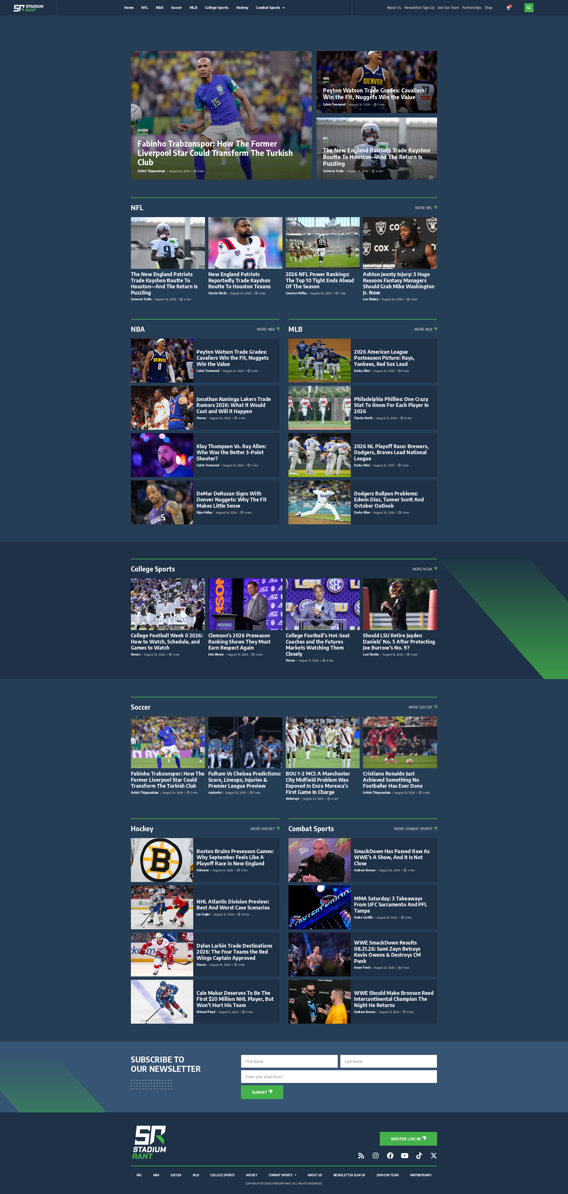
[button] (529, 7)
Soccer (176, 8)
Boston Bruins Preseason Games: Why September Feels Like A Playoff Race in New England (235, 857)
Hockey (242, 8)
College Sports (216, 8)
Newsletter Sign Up (419, 8)
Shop (488, 8)
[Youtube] (404, 1155)
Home (129, 8)
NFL (144, 8)
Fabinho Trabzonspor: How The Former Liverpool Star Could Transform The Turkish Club (215, 153)
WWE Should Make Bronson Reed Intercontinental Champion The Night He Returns (394, 999)
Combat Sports (268, 8)
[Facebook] (390, 1155)
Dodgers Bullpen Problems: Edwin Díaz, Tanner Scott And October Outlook (389, 499)
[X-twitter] (433, 1155)
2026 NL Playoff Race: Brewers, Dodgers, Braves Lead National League (391, 452)
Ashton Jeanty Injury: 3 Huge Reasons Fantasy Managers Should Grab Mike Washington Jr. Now (398, 283)
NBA (160, 8)
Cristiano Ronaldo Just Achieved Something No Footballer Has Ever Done (393, 779)
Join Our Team (448, 8)
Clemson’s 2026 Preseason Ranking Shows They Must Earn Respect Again (239, 641)
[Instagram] (375, 1155)
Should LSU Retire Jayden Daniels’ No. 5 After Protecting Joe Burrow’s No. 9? (399, 641)
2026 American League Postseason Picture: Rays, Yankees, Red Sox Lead (384, 357)
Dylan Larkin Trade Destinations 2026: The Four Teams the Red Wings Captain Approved (234, 951)
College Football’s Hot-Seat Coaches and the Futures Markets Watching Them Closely (318, 644)
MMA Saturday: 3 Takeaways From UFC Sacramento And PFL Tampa (390, 904)
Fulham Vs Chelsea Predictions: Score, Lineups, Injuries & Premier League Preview (244, 779)
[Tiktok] (419, 1155)
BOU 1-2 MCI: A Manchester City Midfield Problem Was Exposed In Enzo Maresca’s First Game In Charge (318, 782)
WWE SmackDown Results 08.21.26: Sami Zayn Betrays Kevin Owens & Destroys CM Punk (387, 951)
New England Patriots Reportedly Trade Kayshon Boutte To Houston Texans (239, 280)
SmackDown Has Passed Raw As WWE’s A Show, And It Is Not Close (392, 857)
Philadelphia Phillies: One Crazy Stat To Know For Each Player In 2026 (391, 405)
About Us (394, 8)
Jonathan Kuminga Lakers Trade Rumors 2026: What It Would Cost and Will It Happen (234, 405)
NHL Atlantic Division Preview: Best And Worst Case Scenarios (233, 904)
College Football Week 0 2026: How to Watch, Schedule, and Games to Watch (167, 641)
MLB (193, 8)
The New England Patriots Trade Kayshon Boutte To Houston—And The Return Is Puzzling (376, 157)
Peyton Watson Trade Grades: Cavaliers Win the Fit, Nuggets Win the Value (374, 93)
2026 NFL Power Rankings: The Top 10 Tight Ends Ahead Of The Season (320, 280)
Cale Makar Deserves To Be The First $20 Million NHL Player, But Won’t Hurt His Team (235, 999)
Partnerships (471, 8)
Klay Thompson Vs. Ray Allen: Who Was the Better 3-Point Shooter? (231, 452)
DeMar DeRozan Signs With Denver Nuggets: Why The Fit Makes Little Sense (231, 499)
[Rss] (361, 1155)
